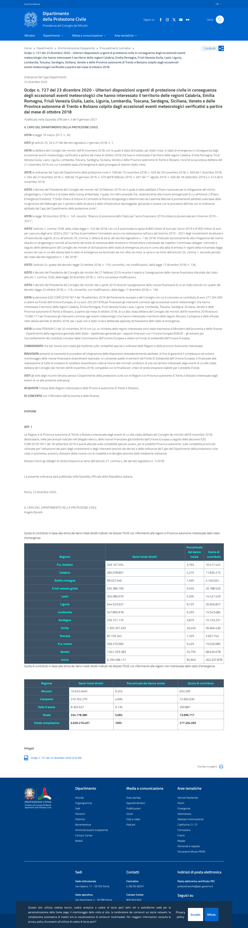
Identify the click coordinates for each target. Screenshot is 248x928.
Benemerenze (83, 825)
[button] (220, 20)
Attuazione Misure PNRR (191, 851)
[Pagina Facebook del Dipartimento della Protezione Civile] (159, 19)
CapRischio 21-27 (187, 825)
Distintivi (80, 819)
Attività (79, 798)
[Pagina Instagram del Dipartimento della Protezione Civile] (166, 19)
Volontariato (184, 814)
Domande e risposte (188, 846)
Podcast (130, 825)
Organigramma (83, 803)
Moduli (79, 841)
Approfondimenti (135, 803)
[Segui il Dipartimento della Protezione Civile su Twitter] (172, 19)
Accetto (195, 914)
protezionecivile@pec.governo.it (195, 886)
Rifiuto (211, 914)
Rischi (180, 803)
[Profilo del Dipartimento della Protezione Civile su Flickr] (186, 19)
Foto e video (133, 819)
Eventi (181, 835)
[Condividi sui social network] (221, 48)
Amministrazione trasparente (76, 48)
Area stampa (133, 798)
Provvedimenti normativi (115, 48)
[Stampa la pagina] (221, 766)
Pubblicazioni (133, 808)
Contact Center (83, 835)
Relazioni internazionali (190, 819)
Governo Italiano (32, 4)
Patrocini (80, 814)
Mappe (181, 841)
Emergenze (183, 808)
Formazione (183, 830)
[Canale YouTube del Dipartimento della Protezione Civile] (179, 19)
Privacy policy (180, 914)
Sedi (77, 808)
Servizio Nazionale (187, 798)
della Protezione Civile (64, 16)
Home (28, 48)
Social (129, 814)
